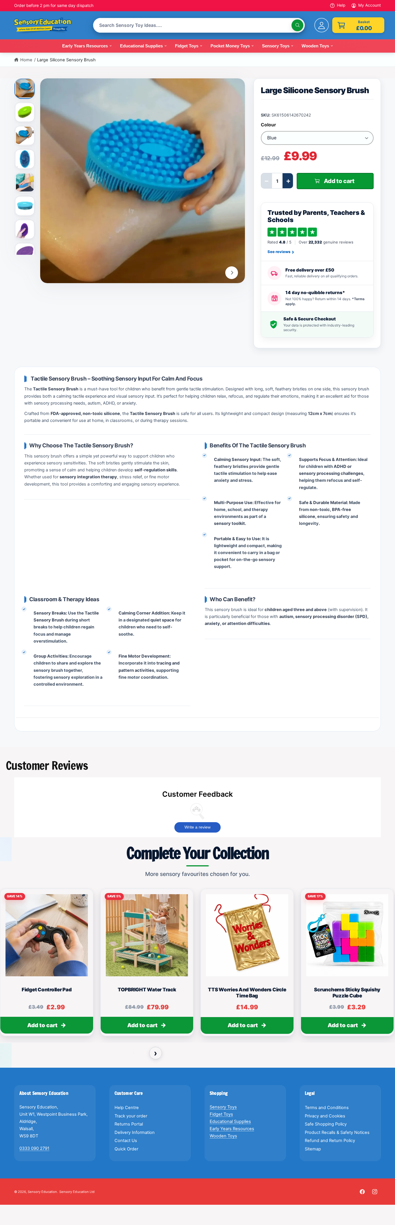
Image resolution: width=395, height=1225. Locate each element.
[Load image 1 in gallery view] (25, 88)
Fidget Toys (221, 1114)
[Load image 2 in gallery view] (24, 112)
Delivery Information (135, 1132)
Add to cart (42, 1025)
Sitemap (313, 1149)
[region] (197, 965)
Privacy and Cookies (325, 1116)
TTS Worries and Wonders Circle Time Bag (247, 993)
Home (26, 59)
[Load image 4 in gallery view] (24, 159)
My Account (369, 5)
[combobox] (199, 25)
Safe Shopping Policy (326, 1124)
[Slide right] (231, 272)
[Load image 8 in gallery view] (24, 253)
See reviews (280, 251)
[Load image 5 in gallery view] (24, 182)
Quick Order (126, 1149)
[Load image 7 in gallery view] (24, 229)
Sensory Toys (223, 1107)
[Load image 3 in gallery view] (24, 136)
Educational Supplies (230, 1121)
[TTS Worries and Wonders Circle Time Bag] (247, 935)
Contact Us (126, 1140)
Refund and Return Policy (330, 1140)
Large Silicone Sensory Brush (66, 59)
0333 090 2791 (34, 1148)
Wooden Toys (223, 1136)
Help (341, 5)
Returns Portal (129, 1124)
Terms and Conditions (327, 1107)
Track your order (131, 1116)
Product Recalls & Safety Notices (337, 1132)
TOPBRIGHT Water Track (147, 989)
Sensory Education (42, 1192)
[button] (358, 25)
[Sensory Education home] (47, 25)
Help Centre (127, 1107)
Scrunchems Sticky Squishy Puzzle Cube (347, 993)
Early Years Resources (232, 1128)
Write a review (197, 827)
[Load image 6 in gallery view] (24, 206)
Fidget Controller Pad (47, 989)
